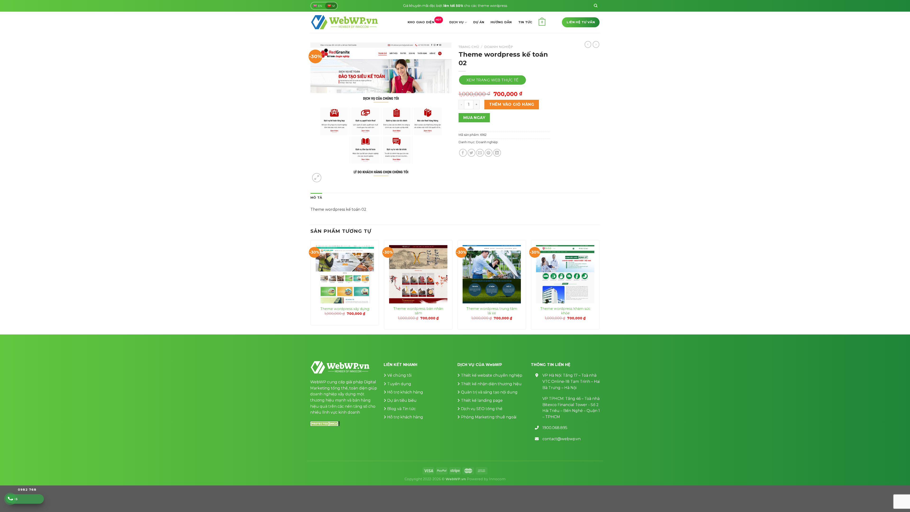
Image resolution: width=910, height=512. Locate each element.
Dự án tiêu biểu (402, 400)
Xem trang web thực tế (492, 80)
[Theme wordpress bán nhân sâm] (418, 274)
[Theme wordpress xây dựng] (345, 274)
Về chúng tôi (399, 375)
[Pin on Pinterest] (488, 153)
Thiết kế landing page (482, 400)
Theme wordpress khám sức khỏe (565, 310)
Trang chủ (469, 47)
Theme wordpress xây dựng (344, 309)
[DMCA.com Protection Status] (325, 423)
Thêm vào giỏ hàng (511, 104)
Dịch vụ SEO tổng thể (481, 409)
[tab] (316, 197)
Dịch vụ (456, 22)
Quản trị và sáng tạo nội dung (489, 392)
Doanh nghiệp (498, 47)
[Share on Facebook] (463, 153)
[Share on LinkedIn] (497, 153)
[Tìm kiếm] (596, 6)
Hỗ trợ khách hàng (405, 392)
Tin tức (525, 22)
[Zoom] (316, 177)
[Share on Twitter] (471, 153)
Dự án (478, 22)
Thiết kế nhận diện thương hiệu (491, 384)
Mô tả (316, 197)
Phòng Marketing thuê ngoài (488, 417)
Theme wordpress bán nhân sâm (418, 310)
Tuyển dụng (399, 384)
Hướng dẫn (501, 22)
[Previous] (310, 286)
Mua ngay (474, 117)
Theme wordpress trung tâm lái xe (491, 310)
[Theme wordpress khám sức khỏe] (565, 274)
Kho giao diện (425, 21)
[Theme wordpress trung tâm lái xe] (492, 274)
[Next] (599, 286)
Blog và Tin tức (401, 409)
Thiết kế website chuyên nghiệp (491, 375)
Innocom (497, 479)
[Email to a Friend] (480, 153)
